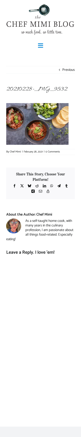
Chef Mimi (15, 152)
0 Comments (52, 152)
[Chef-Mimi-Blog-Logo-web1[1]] (40, 4)
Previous (68, 70)
